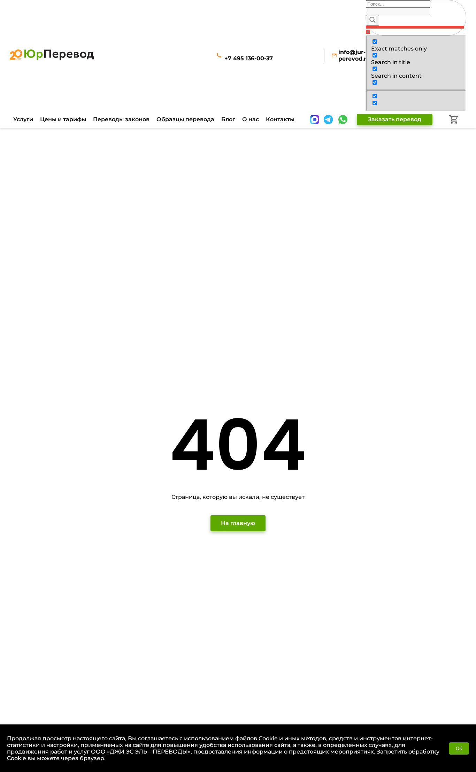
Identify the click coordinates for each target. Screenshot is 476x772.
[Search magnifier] (372, 20)
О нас (250, 119)
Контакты (280, 119)
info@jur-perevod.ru (354, 55)
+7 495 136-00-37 (248, 58)
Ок (459, 748)
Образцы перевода (185, 119)
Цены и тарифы (63, 119)
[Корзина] (453, 119)
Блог (228, 119)
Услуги (23, 119)
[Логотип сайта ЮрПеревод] (52, 58)
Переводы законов (121, 119)
